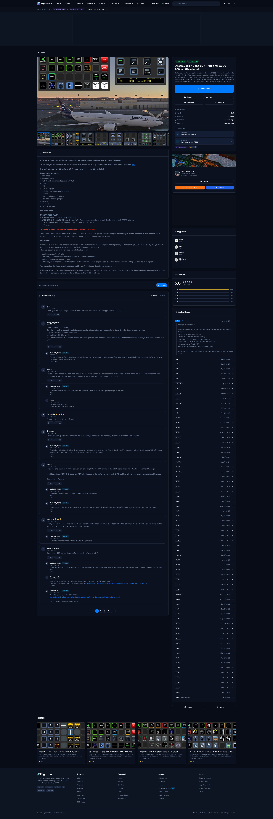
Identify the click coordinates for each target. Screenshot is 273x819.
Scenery (102, 3)
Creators (121, 785)
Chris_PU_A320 (55, 353)
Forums (120, 781)
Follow (206, 181)
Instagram (49, 787)
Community (127, 3)
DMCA (201, 792)
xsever (49, 306)
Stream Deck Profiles (76, 9)
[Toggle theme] (224, 3)
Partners (161, 785)
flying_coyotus (53, 323)
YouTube (57, 787)
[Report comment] (62, 314)
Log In (163, 285)
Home (59, 3)
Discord (40, 787)
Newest (155, 295)
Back (43, 52)
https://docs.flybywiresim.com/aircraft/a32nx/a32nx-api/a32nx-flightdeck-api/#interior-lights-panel (85, 597)
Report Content (163, 795)
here (133, 165)
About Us (161, 781)
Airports (90, 3)
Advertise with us (166, 788)
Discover (114, 3)
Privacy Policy (204, 781)
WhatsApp (41, 790)
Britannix (50, 431)
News (120, 778)
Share (190, 707)
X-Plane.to (81, 798)
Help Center (162, 778)
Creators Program (124, 795)
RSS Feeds (81, 802)
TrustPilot (50, 790)
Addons (47, 9)
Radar (120, 792)
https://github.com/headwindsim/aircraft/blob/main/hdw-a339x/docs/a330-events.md (117, 583)
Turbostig (51, 414)
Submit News (163, 792)
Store (167, 3)
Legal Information (205, 785)
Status (160, 798)
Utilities (79, 792)
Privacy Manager (205, 788)
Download (206, 89)
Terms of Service (205, 778)
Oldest (163, 295)
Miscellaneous (60, 9)
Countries (80, 795)
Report (222, 707)
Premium (155, 3)
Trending (143, 3)
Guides (120, 788)
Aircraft (67, 3)
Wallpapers (122, 798)
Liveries (78, 3)
